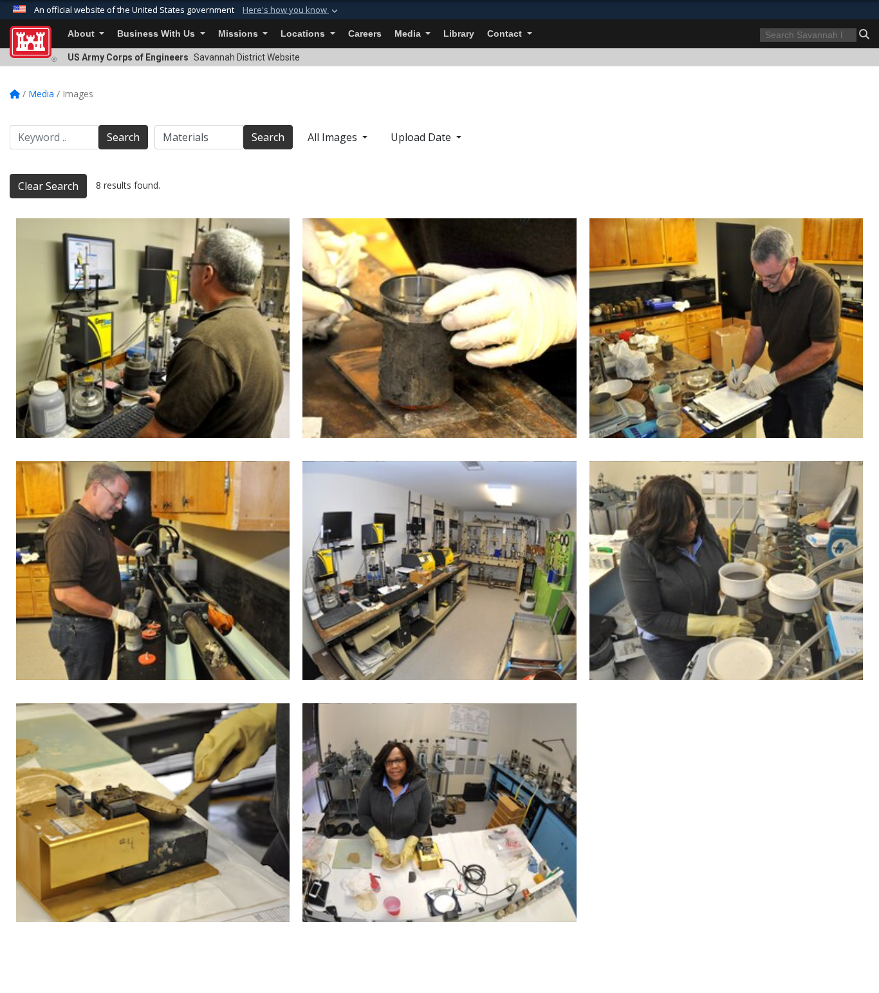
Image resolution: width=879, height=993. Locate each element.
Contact (505, 34)
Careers (365, 34)
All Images (334, 137)
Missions (239, 34)
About (82, 34)
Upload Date (422, 137)
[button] (291, 10)
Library (458, 34)
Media (408, 34)
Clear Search (48, 186)
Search (123, 137)
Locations (304, 34)
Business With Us (157, 34)
